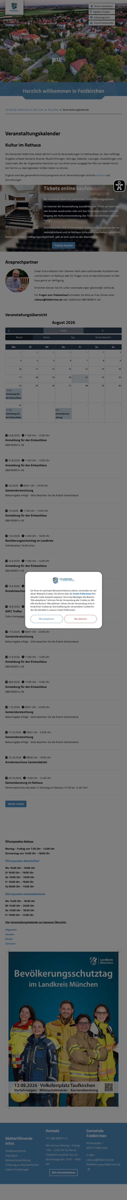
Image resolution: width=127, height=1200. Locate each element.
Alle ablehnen (80, 618)
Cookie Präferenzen (82, 593)
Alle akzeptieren (46, 618)
